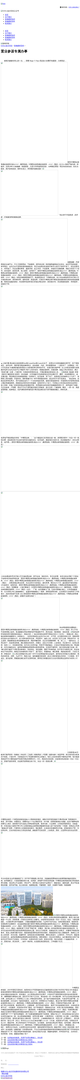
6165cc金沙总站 (6, 46)
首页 (6, 15)
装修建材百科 (10, 21)
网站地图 (5, 1073)
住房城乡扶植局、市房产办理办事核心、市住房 (25, 1038)
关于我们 (8, 17)
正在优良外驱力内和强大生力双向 (20, 1040)
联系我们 (8, 23)
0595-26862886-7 (74, 7)
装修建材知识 (10, 19)
